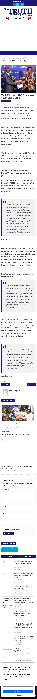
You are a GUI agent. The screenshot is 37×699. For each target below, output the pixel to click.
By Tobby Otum (17, 582)
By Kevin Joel (19, 427)
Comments (27, 557)
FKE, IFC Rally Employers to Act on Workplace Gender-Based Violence (23, 563)
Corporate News (6, 101)
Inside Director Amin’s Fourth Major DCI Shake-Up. (22, 650)
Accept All (18, 691)
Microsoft (10, 381)
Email (5, 513)
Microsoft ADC (20, 381)
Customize (18, 684)
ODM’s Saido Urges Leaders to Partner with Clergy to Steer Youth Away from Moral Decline (23, 626)
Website (5, 520)
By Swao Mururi (16, 436)
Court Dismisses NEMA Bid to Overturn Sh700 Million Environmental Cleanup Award (23, 588)
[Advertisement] (18, 36)
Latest (10, 557)
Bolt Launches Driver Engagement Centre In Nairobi (16, 434)
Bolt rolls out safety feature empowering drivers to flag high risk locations (24, 662)
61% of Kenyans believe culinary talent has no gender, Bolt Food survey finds (23, 638)
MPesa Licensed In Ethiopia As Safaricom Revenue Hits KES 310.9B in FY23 (32, 385)
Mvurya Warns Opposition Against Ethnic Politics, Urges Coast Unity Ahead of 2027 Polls (23, 600)
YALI (28, 381)
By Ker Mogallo (16, 104)
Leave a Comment (28, 104)
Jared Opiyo (27, 653)
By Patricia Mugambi (17, 470)
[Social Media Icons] (4, 549)
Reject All (17, 688)
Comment (6, 489)
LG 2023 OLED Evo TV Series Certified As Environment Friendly (7, 385)
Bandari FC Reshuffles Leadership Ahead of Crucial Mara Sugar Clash (22, 613)
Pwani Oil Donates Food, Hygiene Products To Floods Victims (16, 424)
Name (5, 506)
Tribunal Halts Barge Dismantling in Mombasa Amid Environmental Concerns (23, 575)
